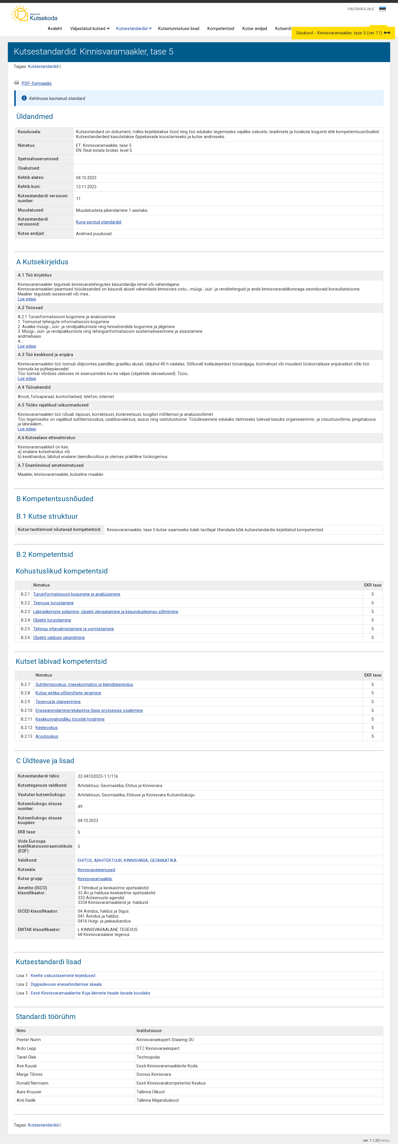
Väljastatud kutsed (87, 28)
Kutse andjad (254, 28)
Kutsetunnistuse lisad (178, 28)
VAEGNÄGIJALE (361, 9)
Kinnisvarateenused (96, 869)
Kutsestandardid (131, 28)
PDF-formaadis (37, 83)
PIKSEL (385, 1140)
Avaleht (55, 28)
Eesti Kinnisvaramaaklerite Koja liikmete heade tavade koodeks (90, 993)
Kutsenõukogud (290, 28)
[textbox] (381, 10)
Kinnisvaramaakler (95, 879)
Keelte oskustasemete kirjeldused (63, 975)
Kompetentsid (220, 28)
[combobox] (383, 11)
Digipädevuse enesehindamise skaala (66, 984)
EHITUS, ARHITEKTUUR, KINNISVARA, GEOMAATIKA (127, 860)
